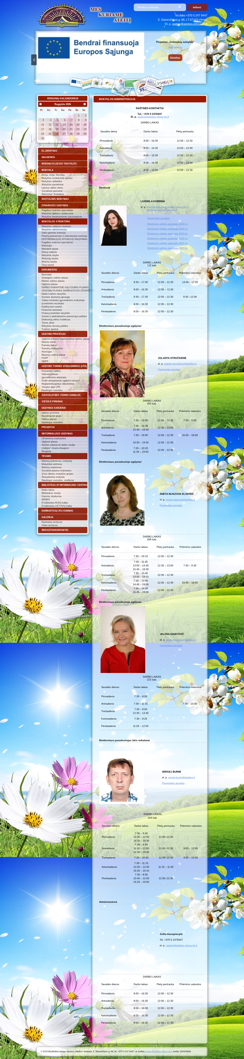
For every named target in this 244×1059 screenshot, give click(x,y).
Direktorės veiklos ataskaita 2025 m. (167, 223)
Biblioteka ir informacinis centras (64, 485)
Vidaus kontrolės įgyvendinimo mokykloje (63, 300)
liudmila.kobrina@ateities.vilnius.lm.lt (167, 207)
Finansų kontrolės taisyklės (56, 313)
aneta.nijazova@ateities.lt (180, 499)
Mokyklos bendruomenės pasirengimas (62, 216)
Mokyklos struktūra (56, 221)
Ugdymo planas (50, 284)
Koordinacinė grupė (51, 416)
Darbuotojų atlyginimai (57, 510)
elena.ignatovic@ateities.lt (181, 639)
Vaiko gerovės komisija (54, 232)
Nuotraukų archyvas (52, 522)
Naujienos (48, 157)
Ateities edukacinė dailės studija (58, 445)
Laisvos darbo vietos (52, 187)
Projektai (48, 427)
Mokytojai (47, 245)
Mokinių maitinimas (52, 467)
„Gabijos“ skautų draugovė (55, 448)
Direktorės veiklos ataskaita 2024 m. (167, 228)
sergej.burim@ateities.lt (181, 777)
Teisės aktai (48, 322)
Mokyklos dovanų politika (55, 326)
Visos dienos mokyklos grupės (57, 473)
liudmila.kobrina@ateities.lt (162, 209)
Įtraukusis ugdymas (55, 205)
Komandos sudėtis (51, 371)
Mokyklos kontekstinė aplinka (57, 178)
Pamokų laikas (49, 345)
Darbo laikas (48, 490)
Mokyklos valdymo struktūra (56, 226)
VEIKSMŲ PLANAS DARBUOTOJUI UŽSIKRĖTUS (64, 290)
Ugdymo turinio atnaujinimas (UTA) (64, 366)
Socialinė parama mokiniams (56, 470)
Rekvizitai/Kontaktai (55, 530)
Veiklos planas (49, 419)
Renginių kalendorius (62, 98)
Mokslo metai (49, 342)
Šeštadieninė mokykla (53, 477)
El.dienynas (49, 150)
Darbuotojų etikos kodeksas (56, 319)
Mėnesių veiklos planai (53, 355)
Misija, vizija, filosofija (53, 175)
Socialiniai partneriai (52, 191)
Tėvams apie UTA (51, 387)
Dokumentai (49, 269)
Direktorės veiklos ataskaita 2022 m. (167, 238)
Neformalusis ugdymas (57, 433)
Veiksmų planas (50, 374)
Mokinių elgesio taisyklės (59, 163)
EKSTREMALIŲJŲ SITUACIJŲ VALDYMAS (64, 239)
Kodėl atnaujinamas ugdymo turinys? (61, 380)
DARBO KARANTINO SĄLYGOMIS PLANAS (64, 287)
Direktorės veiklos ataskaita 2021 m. (167, 243)
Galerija (47, 517)
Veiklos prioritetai (50, 412)
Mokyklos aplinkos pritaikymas (58, 213)
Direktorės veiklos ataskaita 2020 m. (167, 248)
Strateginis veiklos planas (55, 277)
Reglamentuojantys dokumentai (58, 383)
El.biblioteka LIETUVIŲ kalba (57, 506)
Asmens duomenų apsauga (56, 297)
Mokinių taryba (49, 261)
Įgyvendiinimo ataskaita (54, 377)
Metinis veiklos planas (53, 281)
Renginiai (46, 451)
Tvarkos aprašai (50, 329)
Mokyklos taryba (50, 255)
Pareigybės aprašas (158, 218)
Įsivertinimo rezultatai (53, 303)
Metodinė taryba (50, 248)
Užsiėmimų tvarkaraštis (54, 438)
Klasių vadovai (49, 252)
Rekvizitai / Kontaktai (53, 194)
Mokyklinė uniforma (52, 464)
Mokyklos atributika (52, 181)
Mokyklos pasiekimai (52, 184)
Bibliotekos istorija (51, 493)
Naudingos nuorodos (52, 390)
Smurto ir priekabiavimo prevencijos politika (64, 316)
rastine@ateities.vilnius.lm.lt (189, 24)
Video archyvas (50, 525)
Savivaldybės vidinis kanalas (61, 395)
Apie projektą (175, 47)
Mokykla (47, 170)
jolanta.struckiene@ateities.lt (180, 363)
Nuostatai (46, 274)
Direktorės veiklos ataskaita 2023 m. (167, 233)
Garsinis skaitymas (52, 496)
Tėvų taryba (48, 265)
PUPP (45, 358)
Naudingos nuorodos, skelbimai (58, 480)
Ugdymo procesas (54, 334)
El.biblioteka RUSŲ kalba (55, 502)
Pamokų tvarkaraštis (52, 348)
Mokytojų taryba (50, 258)
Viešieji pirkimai (52, 401)
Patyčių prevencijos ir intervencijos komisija (64, 236)
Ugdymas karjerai (54, 408)
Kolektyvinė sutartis (52, 306)
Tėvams (46, 456)
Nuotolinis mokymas (55, 199)
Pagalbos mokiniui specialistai (57, 210)
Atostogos (47, 351)
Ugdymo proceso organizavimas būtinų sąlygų (64, 338)
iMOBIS (46, 499)
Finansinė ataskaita (52, 310)
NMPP (45, 361)
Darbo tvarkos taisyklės (54, 293)
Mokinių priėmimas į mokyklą (57, 461)
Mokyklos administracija (54, 229)
